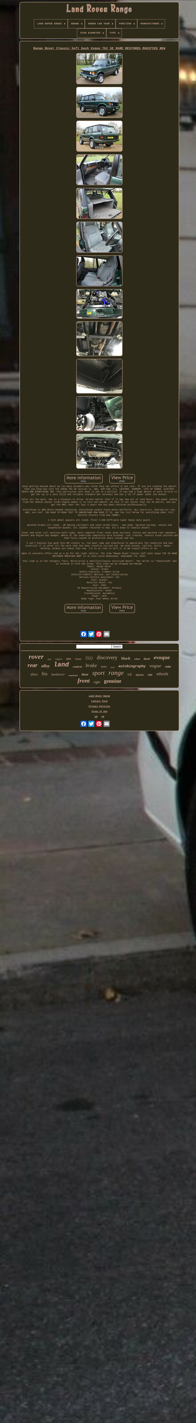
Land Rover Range (99, 696)
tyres (104, 666)
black (125, 658)
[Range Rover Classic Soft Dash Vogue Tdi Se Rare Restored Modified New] (99, 69)
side (150, 674)
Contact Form (99, 701)
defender (140, 675)
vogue (155, 665)
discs (34, 674)
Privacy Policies (99, 706)
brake (91, 665)
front (84, 680)
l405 (49, 659)
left (129, 674)
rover (36, 656)
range (116, 672)
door (85, 674)
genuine (112, 681)
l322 (89, 658)
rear (33, 665)
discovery (107, 657)
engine (58, 658)
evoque (162, 657)
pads (112, 667)
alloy (45, 665)
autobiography (132, 666)
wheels (162, 673)
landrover (58, 674)
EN (96, 717)
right (97, 682)
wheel (137, 659)
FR (102, 717)
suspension (73, 675)
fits (44, 673)
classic (78, 658)
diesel (147, 658)
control (77, 666)
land (61, 664)
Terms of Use (99, 711)
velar (168, 666)
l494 (68, 658)
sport (98, 672)
